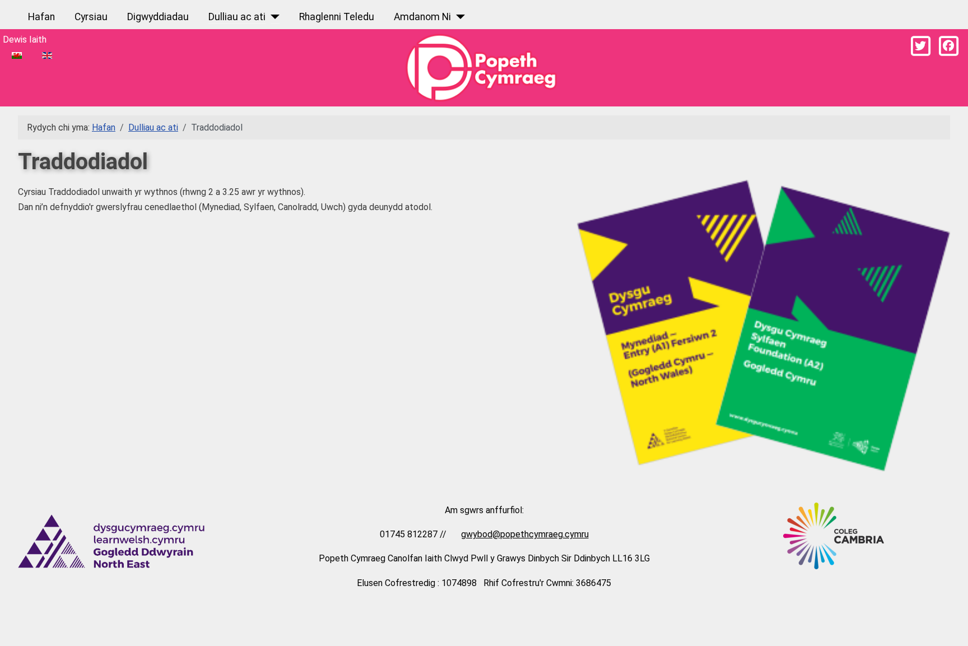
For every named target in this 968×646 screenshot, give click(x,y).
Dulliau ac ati (237, 16)
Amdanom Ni (422, 16)
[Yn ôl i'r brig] (948, 624)
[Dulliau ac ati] (273, 17)
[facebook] (948, 46)
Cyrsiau (91, 16)
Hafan (41, 16)
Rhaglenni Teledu (336, 16)
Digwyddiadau (158, 16)
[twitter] (920, 46)
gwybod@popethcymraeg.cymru (525, 534)
